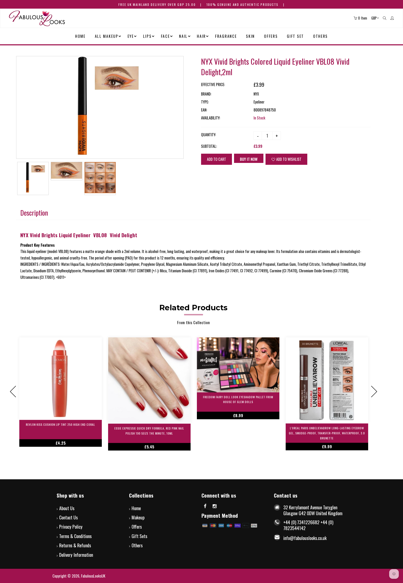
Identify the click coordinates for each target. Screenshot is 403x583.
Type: (205, 102)
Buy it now (249, 159)
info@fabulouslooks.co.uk (305, 538)
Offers (137, 526)
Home (136, 508)
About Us (67, 508)
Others (137, 545)
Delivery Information (76, 554)
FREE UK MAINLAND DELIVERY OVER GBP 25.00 (157, 4)
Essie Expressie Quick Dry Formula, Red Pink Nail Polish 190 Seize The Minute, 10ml (149, 430)
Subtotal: (209, 146)
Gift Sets (139, 536)
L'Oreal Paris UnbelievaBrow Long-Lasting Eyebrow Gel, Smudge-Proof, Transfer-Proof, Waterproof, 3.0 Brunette (327, 433)
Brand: (206, 94)
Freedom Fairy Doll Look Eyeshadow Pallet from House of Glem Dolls (238, 399)
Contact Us (68, 517)
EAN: (204, 110)
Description (34, 212)
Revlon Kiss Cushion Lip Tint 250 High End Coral (60, 424)
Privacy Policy (70, 526)
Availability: (210, 118)
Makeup (138, 517)
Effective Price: (213, 84)
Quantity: (208, 134)
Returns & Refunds (75, 545)
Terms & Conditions (75, 536)
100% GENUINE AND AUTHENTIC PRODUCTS (242, 4)
